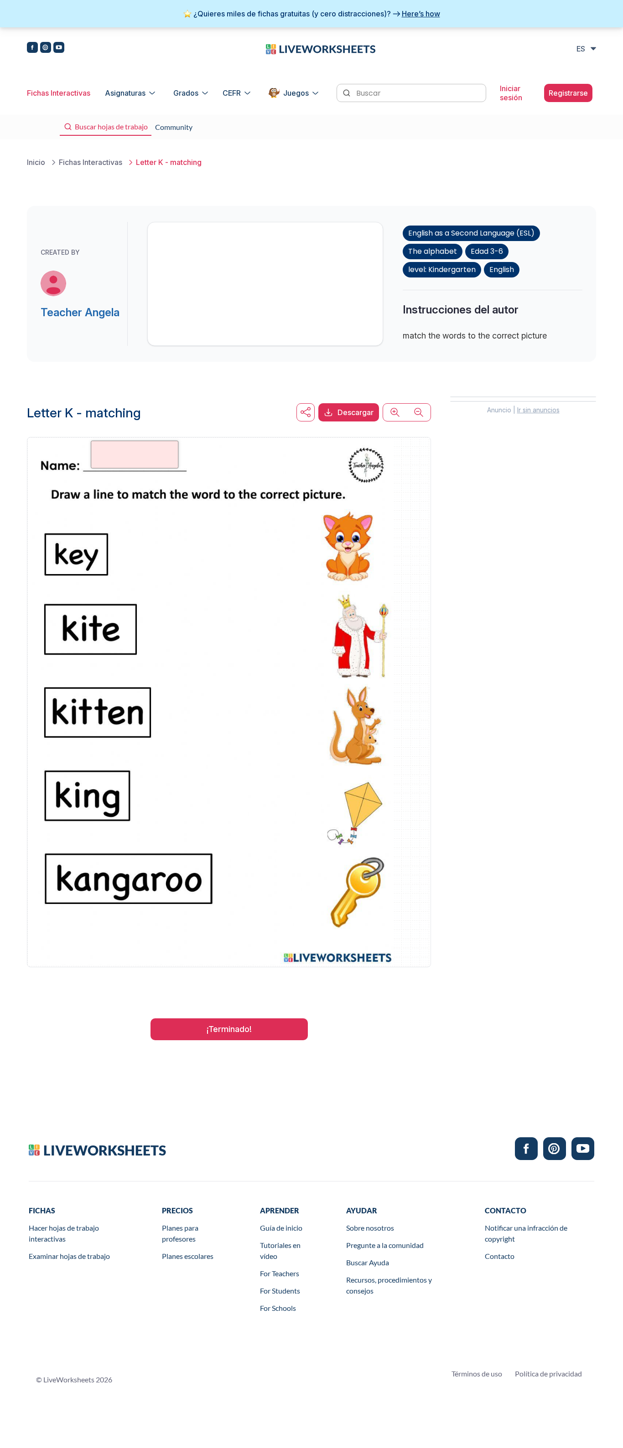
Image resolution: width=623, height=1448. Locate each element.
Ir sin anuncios (538, 410)
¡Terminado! (229, 1029)
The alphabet (432, 251)
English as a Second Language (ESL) (471, 233)
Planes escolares (187, 1256)
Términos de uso (477, 1373)
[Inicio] (320, 48)
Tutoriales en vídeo (280, 1250)
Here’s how (421, 13)
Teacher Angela (80, 312)
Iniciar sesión (511, 93)
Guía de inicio (281, 1227)
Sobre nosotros (370, 1227)
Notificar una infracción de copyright (526, 1233)
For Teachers (279, 1273)
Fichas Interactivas (58, 93)
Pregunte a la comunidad (385, 1245)
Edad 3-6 (487, 251)
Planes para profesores (180, 1233)
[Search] (347, 92)
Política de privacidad (548, 1373)
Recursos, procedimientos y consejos (389, 1285)
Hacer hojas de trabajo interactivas (64, 1233)
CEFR (232, 93)
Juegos (296, 93)
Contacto (499, 1256)
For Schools (278, 1308)
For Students (280, 1290)
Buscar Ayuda (367, 1262)
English (501, 269)
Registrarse (568, 93)
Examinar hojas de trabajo (69, 1256)
